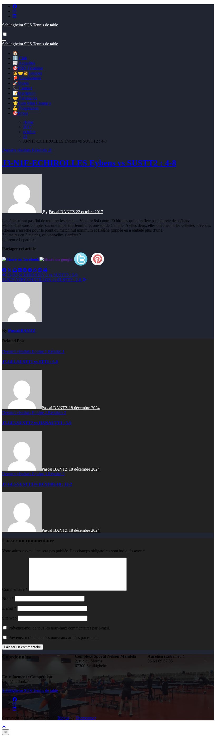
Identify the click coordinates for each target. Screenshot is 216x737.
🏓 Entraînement (27, 78)
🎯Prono (20, 113)
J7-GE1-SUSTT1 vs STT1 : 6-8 (30, 361)
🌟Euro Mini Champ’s (32, 103)
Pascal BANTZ (62, 211)
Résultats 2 (57, 412)
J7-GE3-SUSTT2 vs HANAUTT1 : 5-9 (36, 423)
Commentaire (15, 589)
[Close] (5, 732)
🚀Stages (21, 83)
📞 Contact (22, 88)
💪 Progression (25, 108)
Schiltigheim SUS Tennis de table (30, 25)
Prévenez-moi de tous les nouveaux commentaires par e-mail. (59, 628)
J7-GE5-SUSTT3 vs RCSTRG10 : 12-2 (37, 484)
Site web (9, 618)
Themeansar (86, 718)
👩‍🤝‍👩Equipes (27, 73)
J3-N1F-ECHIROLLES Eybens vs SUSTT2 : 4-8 (89, 163)
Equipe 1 (40, 351)
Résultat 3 (56, 474)
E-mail (9, 608)
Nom (8, 598)
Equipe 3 (40, 474)
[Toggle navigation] (4, 40)
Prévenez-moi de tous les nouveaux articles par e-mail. (53, 637)
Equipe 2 (40, 412)
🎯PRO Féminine (28, 68)
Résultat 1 (56, 351)
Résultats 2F (42, 150)
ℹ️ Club (20, 58)
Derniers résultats (17, 150)
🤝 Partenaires (25, 98)
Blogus (63, 718)
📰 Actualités (24, 63)
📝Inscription (24, 93)
